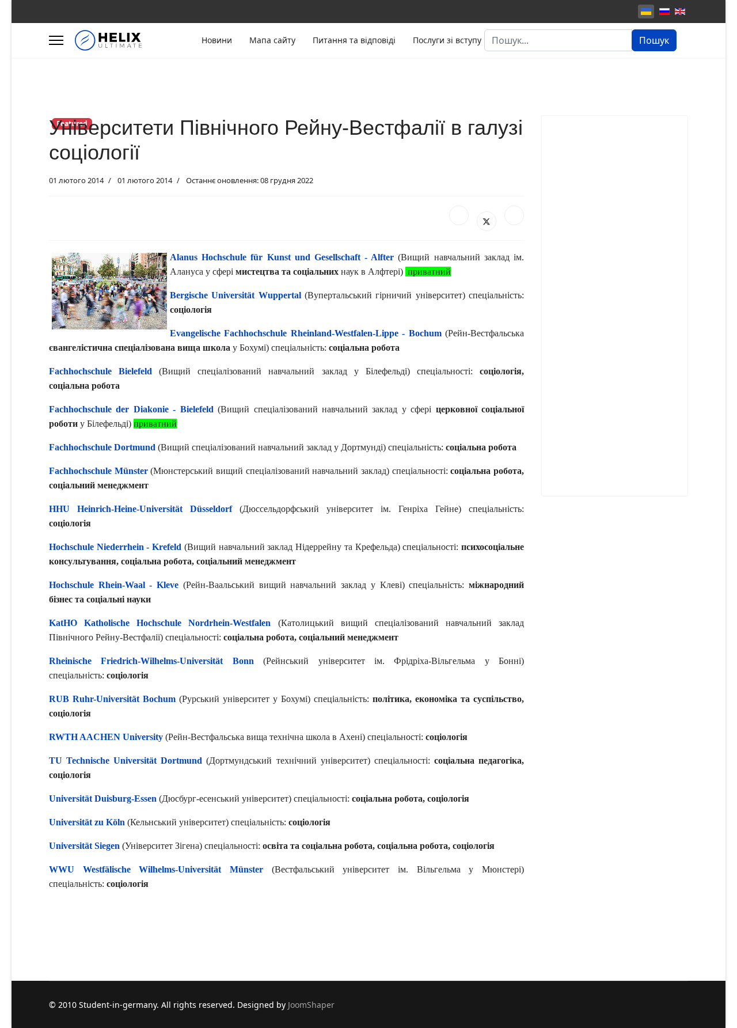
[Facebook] (459, 215)
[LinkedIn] (514, 215)
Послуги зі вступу (447, 40)
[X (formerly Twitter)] (486, 221)
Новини (217, 40)
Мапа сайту (272, 40)
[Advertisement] (614, 306)
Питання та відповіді (354, 40)
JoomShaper (311, 1004)
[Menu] (56, 40)
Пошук (654, 40)
